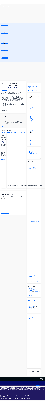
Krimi (30, 115)
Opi (29, 309)
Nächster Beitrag (2, 126)
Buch (16, 87)
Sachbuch (31, 121)
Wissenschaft (31, 130)
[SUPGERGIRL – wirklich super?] (32, 89)
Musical (31, 116)
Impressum (41, 378)
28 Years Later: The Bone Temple (33, 308)
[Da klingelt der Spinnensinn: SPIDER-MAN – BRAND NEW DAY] (32, 87)
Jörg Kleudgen (12, 88)
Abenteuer (31, 107)
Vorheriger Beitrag (2, 125)
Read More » (3, 159)
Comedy (31, 109)
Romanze (31, 120)
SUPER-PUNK (30, 307)
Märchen (31, 118)
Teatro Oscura (16, 88)
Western (31, 129)
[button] (6, 24)
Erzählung (31, 99)
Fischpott (32, 300)
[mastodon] (1, 1)
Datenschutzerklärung (40, 379)
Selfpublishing (32, 123)
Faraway (30, 310)
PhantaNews (3, 5)
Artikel (31, 98)
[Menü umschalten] (4, 25)
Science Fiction (32, 122)
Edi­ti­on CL (6, 91)
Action (31, 108)
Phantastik (31, 119)
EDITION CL (9, 88)
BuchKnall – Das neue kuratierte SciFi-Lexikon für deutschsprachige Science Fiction (3, 138)
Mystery (31, 117)
